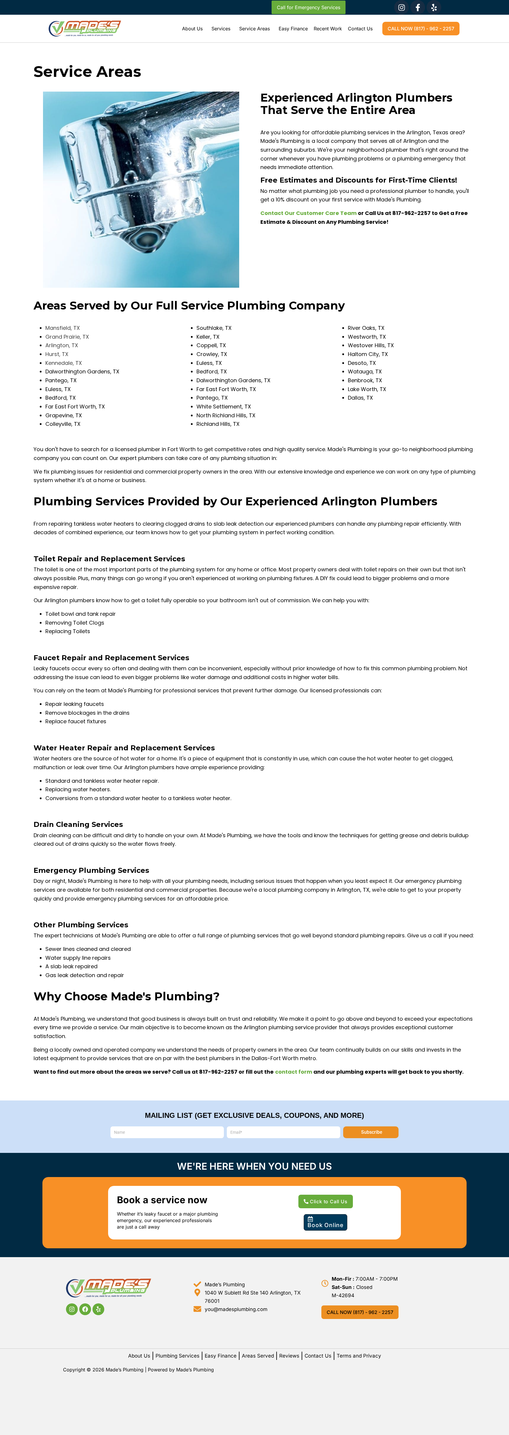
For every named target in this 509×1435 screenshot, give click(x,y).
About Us (192, 29)
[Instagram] (401, 7)
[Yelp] (434, 7)
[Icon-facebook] (417, 7)
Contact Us (360, 29)
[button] (194, 28)
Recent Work (328, 29)
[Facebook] (85, 1309)
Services (220, 29)
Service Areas (254, 29)
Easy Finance (293, 29)
